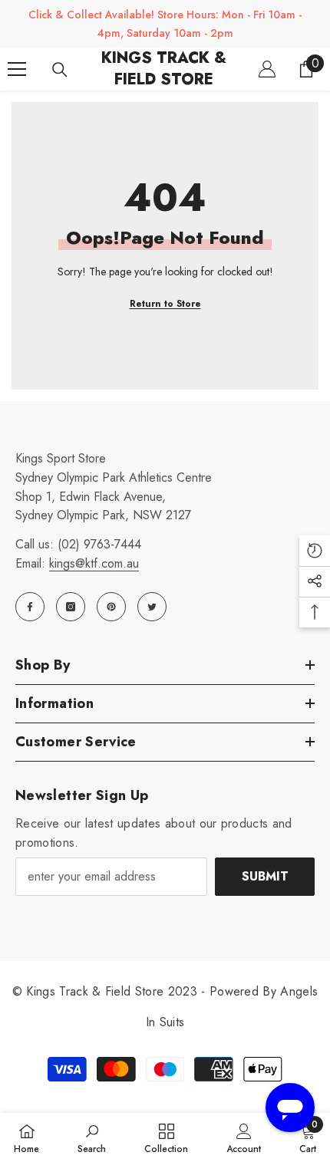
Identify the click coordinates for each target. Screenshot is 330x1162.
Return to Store (165, 304)
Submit (265, 876)
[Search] (60, 70)
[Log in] (267, 69)
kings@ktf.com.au (94, 563)
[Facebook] (30, 606)
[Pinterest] (111, 606)
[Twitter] (152, 606)
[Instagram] (70, 606)
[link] (91, 1137)
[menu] (17, 69)
